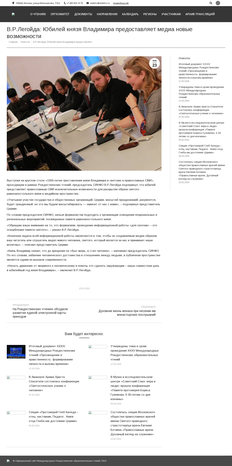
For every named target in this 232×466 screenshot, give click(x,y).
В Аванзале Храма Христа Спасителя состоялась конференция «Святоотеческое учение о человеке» (54, 383)
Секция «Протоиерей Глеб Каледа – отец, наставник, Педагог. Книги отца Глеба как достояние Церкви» (53, 417)
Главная (13, 42)
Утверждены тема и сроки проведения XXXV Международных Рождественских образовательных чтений (135, 353)
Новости (25, 42)
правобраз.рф (121, 3)
